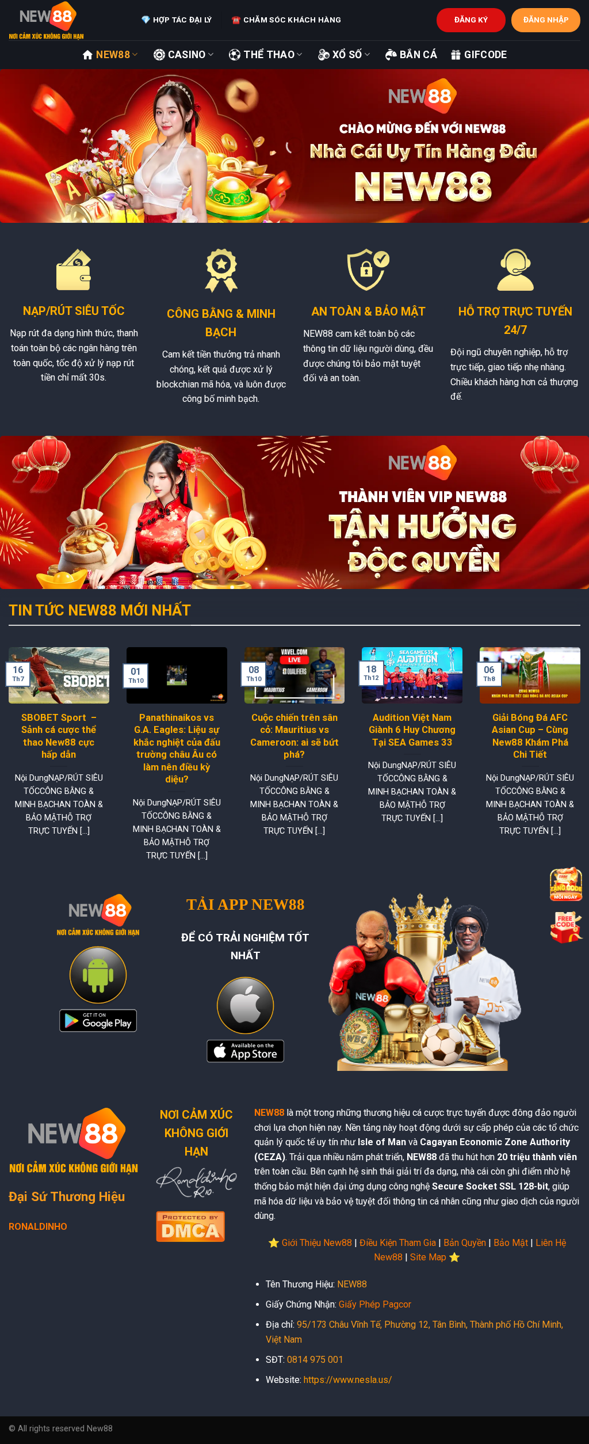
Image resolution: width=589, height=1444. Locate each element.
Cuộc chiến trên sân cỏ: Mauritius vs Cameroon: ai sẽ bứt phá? (294, 736)
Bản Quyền (464, 1242)
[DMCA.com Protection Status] (190, 1225)
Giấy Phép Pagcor (375, 1304)
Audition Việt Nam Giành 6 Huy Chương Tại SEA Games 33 (412, 730)
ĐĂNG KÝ (471, 19)
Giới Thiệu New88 (317, 1242)
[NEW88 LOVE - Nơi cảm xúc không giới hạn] (66, 20)
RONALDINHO (38, 1226)
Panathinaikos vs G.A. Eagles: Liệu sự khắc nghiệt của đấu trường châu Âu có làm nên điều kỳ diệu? (176, 748)
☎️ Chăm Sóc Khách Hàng (286, 19)
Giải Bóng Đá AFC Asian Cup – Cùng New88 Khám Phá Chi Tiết (530, 736)
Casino (187, 54)
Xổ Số (347, 54)
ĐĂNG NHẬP (546, 19)
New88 (113, 54)
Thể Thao (268, 54)
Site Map (428, 1257)
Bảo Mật (511, 1242)
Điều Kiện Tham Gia (397, 1242)
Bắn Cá (418, 54)
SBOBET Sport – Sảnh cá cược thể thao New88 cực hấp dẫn (59, 736)
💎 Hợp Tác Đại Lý (176, 19)
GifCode (485, 54)
